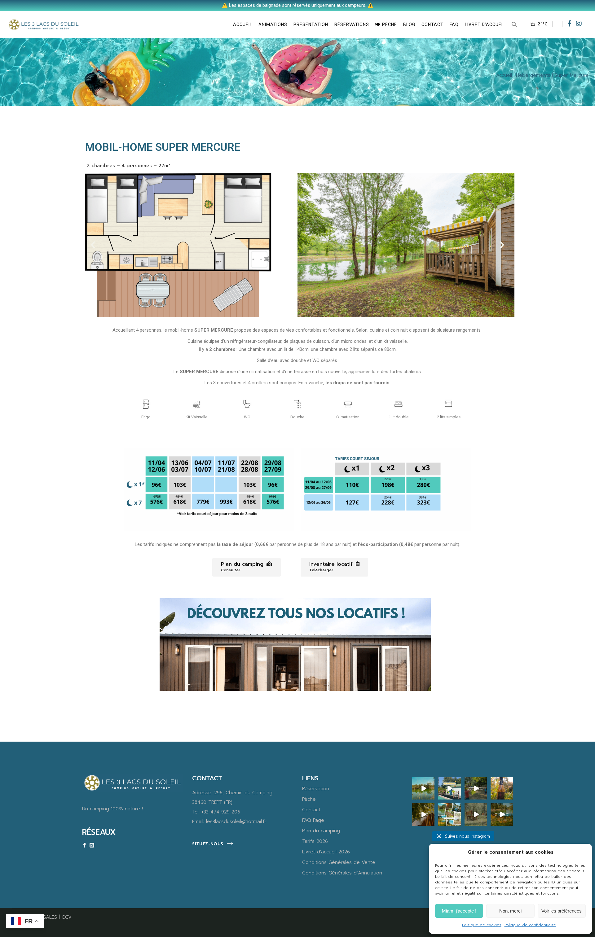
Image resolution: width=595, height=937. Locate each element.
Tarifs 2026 (315, 841)
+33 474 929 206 (220, 811)
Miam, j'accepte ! (459, 910)
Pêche (309, 799)
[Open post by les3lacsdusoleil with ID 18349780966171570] (502, 814)
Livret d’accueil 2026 (326, 851)
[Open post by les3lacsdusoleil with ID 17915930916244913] (423, 788)
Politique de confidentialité (530, 925)
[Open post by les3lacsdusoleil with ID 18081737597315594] (502, 788)
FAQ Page (313, 820)
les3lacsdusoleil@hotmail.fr (236, 821)
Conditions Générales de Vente (338, 862)
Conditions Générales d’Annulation (342, 872)
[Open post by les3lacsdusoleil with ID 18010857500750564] (423, 814)
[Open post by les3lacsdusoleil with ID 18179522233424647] (449, 788)
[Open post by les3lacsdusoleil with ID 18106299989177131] (449, 814)
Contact (311, 809)
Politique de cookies (481, 925)
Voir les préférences (561, 910)
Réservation (315, 788)
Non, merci (510, 910)
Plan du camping (321, 830)
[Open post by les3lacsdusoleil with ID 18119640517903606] (476, 788)
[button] (514, 24)
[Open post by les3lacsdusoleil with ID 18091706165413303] (476, 814)
